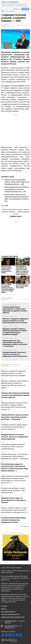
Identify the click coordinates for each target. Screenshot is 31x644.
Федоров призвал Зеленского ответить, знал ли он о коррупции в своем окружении (14, 436)
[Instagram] (13, 635)
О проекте (4, 606)
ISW (6, 205)
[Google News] (17, 635)
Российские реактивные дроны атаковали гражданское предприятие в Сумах (13, 519)
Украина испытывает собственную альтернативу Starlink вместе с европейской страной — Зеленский (14, 455)
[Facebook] (2, 635)
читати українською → (23, 25)
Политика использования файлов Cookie (13, 617)
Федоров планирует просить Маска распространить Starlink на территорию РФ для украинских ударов (14, 383)
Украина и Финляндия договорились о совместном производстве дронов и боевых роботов (15, 394)
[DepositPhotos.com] (9, 640)
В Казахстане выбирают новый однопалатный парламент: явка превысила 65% (13, 489)
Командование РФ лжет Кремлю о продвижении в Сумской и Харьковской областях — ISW (16, 189)
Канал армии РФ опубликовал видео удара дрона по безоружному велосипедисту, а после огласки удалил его (15, 478)
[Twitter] (6, 635)
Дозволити (25, 9)
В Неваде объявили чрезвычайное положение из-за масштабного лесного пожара (14, 426)
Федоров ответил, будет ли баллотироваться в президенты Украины (13, 499)
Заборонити (16, 9)
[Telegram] (10, 635)
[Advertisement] (15, 130)
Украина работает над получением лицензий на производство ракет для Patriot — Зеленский (14, 416)
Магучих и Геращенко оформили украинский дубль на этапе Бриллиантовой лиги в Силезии (13, 372)
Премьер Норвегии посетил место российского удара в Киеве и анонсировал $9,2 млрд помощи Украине (14, 405)
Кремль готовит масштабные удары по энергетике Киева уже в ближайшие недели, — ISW (16, 182)
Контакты (4, 608)
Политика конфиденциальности (10, 614)
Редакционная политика (8, 611)
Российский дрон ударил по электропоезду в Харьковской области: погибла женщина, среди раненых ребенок (14, 466)
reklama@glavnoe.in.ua (11, 626)
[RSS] (20, 635)
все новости (24, 526)
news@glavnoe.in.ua (10, 621)
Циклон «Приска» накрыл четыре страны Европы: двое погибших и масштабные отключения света (14, 509)
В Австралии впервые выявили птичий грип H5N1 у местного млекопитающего (13, 446)
